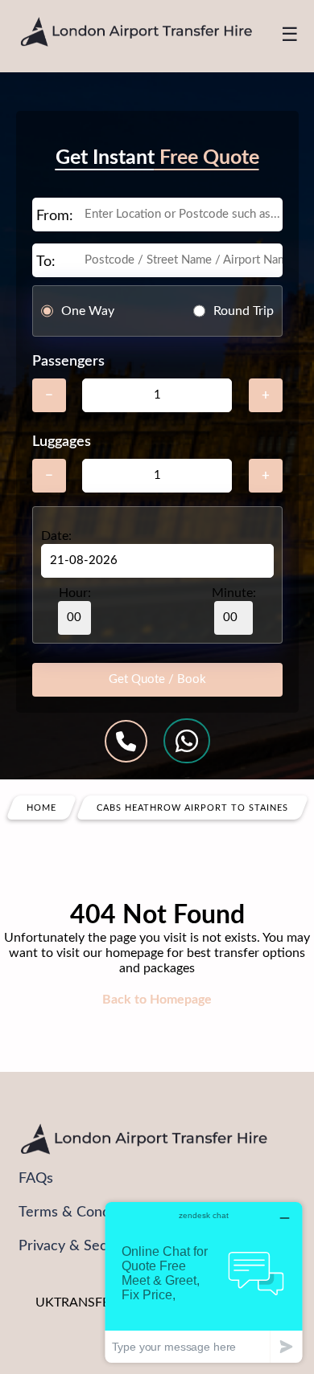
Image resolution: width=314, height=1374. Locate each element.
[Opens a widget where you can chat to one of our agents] (203, 1282)
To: (46, 262)
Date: (56, 536)
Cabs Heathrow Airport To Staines (192, 808)
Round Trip (243, 311)
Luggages (61, 442)
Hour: (75, 593)
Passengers (68, 361)
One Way (87, 311)
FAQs (36, 1179)
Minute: (234, 593)
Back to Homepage (157, 999)
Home (41, 808)
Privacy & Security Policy (98, 1246)
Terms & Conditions (82, 1212)
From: (54, 216)
